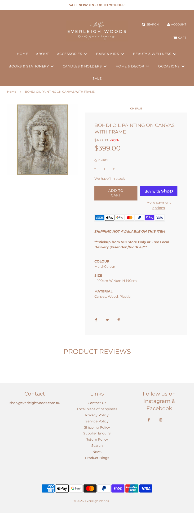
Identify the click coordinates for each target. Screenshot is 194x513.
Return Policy (97, 439)
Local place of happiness (97, 409)
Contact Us (97, 403)
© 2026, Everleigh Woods (91, 501)
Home (11, 91)
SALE (97, 78)
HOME (22, 54)
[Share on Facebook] (96, 319)
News (97, 452)
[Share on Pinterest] (119, 319)
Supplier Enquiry (97, 433)
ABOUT (42, 54)
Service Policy (97, 421)
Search (97, 445)
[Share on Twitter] (107, 319)
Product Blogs (97, 458)
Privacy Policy (97, 415)
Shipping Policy (97, 427)
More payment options (158, 205)
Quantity (101, 160)
